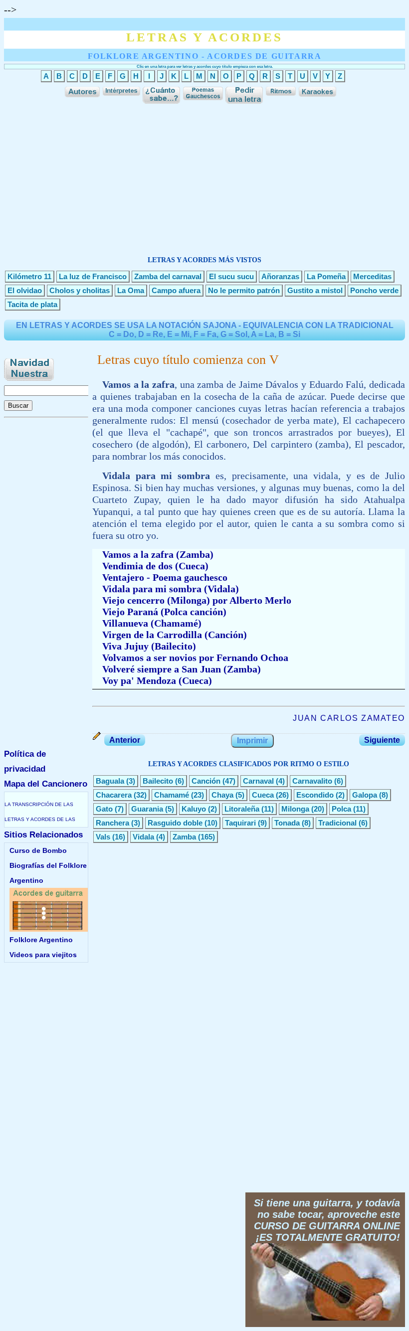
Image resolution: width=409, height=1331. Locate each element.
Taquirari (240, 823)
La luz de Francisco (93, 276)
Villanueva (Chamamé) (152, 623)
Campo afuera (176, 290)
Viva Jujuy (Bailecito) (149, 646)
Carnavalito (312, 781)
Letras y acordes (204, 37)
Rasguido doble (175, 823)
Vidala (143, 836)
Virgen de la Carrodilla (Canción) (174, 634)
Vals (103, 836)
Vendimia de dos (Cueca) (155, 565)
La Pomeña (326, 276)
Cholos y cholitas (79, 290)
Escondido (315, 795)
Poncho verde (374, 290)
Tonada (287, 823)
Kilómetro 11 (29, 276)
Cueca (263, 795)
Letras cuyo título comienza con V (188, 359)
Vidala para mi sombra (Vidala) (170, 588)
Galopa (364, 795)
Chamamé (171, 795)
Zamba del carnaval (168, 276)
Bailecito (158, 781)
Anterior (124, 740)
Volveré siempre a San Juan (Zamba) (181, 669)
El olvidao (24, 290)
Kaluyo (194, 809)
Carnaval (258, 781)
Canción (206, 781)
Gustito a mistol (315, 290)
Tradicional (337, 823)
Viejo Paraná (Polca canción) (164, 611)
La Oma (130, 290)
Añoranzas (280, 276)
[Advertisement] (204, 176)
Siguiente (382, 740)
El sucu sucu (231, 276)
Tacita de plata (32, 304)
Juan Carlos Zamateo (349, 718)
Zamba (184, 836)
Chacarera (114, 795)
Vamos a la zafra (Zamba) (157, 554)
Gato (104, 809)
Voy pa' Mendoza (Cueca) (157, 680)
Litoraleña (241, 809)
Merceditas (372, 276)
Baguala (110, 781)
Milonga (295, 809)
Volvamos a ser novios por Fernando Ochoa (195, 657)
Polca (341, 809)
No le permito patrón (244, 290)
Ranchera (112, 823)
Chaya (222, 795)
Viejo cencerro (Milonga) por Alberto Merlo (196, 600)
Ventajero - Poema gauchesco (164, 577)
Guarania (147, 809)
